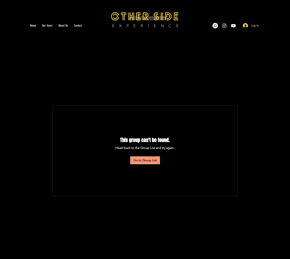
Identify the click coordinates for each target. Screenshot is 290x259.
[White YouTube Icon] (233, 25)
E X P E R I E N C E (145, 25)
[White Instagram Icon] (224, 25)
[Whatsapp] (215, 25)
